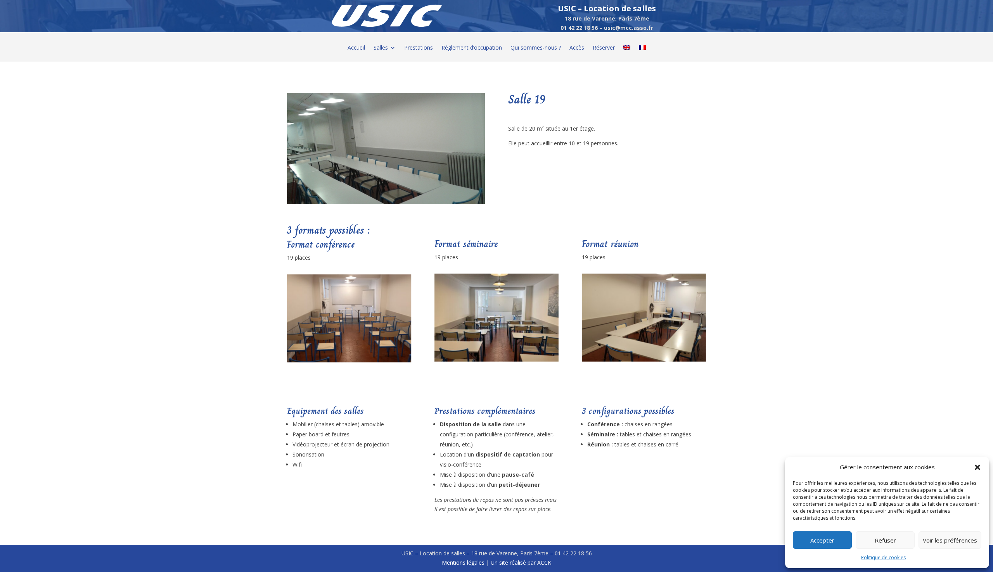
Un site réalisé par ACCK (521, 562)
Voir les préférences (950, 540)
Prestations (418, 48)
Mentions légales (463, 562)
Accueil (356, 48)
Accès (576, 48)
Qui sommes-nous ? (535, 48)
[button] (977, 467)
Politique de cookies (883, 557)
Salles (381, 48)
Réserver (604, 48)
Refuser (885, 540)
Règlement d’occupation (471, 48)
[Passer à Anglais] (626, 53)
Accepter (822, 540)
